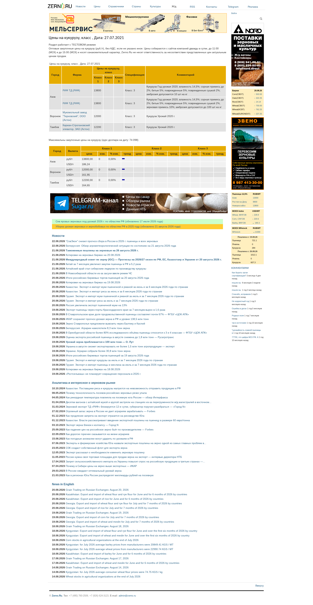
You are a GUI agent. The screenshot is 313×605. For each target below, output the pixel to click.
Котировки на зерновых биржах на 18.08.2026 (93, 369)
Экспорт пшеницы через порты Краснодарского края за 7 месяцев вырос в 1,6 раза (115, 309)
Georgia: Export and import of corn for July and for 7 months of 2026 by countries (112, 517)
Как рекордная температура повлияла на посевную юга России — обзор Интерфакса (117, 397)
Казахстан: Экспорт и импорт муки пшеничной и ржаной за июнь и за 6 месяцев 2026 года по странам (127, 286)
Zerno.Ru (57, 595)
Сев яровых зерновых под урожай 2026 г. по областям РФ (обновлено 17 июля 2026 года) (107, 221)
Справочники (116, 6)
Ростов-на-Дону (239, 202)
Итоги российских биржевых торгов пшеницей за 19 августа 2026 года (107, 355)
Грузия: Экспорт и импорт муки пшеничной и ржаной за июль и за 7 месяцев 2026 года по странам (125, 296)
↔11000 (256, 232)
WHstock (236, 232)
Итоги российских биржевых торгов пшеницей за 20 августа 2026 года (107, 277)
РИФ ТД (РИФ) (71, 90)
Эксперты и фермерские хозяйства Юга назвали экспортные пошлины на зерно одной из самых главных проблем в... (136, 443)
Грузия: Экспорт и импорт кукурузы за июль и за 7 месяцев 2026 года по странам (114, 360)
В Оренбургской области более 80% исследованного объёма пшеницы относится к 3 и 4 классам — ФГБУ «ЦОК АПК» (136, 332)
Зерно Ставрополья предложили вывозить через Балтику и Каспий (105, 323)
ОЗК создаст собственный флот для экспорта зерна (96, 447)
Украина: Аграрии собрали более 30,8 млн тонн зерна (98, 350)
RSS (192, 6)
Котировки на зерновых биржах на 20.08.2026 (93, 255)
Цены (97, 6)
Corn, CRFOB (238, 219)
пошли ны (236, 283)
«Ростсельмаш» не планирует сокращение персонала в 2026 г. (103, 373)
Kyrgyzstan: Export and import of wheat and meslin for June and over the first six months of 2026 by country (127, 535)
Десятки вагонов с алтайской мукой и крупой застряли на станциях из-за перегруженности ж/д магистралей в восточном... (138, 402)
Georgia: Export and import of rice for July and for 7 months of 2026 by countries (112, 507)
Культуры (155, 6)
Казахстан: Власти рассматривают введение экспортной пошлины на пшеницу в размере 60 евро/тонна (128, 420)
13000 (255, 198)
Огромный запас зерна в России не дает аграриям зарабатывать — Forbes (110, 411)
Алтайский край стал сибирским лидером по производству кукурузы (106, 268)
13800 (255, 206)
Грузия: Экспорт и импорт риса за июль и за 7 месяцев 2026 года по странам (112, 300)
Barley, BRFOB (239, 223)
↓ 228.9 (255, 215)
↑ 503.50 (258, 94)
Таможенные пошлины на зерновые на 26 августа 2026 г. (102, 250)
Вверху (259, 585)
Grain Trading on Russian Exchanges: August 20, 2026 (97, 489)
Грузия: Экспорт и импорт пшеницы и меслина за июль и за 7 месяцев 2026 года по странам (121, 364)
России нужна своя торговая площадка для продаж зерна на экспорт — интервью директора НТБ (124, 456)
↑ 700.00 (258, 106)
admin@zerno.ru (127, 595)
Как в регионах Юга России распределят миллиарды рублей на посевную (110, 475)
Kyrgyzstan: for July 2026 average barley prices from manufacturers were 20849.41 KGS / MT (120, 544)
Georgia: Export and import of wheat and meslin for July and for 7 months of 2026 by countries (120, 521)
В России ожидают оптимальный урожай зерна (94, 470)
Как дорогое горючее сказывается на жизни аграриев (97, 434)
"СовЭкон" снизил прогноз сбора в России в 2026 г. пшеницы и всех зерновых (112, 241)
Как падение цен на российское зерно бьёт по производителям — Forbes (109, 429)
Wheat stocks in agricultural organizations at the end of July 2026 (103, 576)
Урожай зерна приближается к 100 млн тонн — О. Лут (100, 341)
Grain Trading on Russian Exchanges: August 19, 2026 (97, 512)
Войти (234, 13)
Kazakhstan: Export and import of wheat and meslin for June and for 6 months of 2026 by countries (122, 562)
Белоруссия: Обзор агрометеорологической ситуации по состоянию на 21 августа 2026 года (121, 245)
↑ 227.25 (258, 114)
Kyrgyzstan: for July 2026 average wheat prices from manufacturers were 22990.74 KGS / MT (119, 549)
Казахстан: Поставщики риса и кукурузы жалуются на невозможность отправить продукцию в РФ (123, 388)
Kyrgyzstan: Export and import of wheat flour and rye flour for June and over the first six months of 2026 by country (131, 530)
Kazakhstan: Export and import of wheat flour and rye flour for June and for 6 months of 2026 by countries (126, 494)
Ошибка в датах (239, 308)
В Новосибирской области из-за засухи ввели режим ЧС (99, 273)
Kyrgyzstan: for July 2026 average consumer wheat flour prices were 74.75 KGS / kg (114, 572)
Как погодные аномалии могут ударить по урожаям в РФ (99, 438)
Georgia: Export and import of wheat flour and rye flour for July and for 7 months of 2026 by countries (124, 503)
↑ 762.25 (258, 109)
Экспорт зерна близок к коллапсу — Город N (92, 425)
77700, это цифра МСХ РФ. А (245, 337)
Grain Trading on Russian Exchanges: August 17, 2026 (97, 558)
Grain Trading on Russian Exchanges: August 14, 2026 (97, 567)
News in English (63, 484)
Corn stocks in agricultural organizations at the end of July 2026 (102, 540)
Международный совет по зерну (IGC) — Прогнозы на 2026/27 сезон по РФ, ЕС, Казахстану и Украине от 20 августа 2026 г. (144, 259)
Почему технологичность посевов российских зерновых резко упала (106, 392)
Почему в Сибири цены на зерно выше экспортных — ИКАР (101, 466)
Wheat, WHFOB (239, 215)
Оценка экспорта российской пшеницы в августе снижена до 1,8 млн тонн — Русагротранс (120, 337)
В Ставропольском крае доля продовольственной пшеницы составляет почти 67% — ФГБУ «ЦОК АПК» (127, 314)
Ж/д (174, 6)
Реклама (253, 6)
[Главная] (60, 6)
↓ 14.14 (257, 102)
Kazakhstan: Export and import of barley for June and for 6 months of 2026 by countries (116, 553)
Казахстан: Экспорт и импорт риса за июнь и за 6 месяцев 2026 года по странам (114, 291)
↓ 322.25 (258, 98)
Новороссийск (238, 206)
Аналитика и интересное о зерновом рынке (83, 382)
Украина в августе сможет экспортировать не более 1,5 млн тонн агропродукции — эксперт (120, 346)
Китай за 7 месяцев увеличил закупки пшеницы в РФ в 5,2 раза (103, 264)
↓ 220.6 (255, 219)
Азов (234, 198)
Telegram (233, 6)
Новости (80, 6)
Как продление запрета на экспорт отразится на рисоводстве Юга (105, 415)
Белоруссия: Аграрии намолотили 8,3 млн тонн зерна (98, 328)
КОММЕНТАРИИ (240, 268)
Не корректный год (240, 301)
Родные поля (238, 315)
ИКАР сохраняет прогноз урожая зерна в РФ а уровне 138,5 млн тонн (107, 319)
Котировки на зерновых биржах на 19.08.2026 (93, 282)
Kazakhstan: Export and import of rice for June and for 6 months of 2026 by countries (114, 498)
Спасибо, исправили (241, 294)
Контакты (211, 6)
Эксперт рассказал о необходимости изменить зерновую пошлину (105, 452)
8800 (255, 202)
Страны (136, 6)
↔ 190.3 (256, 223)
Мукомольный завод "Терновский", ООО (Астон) (75, 116)
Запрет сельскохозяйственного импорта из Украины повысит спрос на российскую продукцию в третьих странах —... (135, 461)
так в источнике (239, 323)
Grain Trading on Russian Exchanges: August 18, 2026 (97, 526)
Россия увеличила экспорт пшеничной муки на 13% (96, 305)
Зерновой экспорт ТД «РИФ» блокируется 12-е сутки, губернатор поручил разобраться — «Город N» (126, 406)
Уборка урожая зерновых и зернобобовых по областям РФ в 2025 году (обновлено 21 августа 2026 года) (116, 226)
